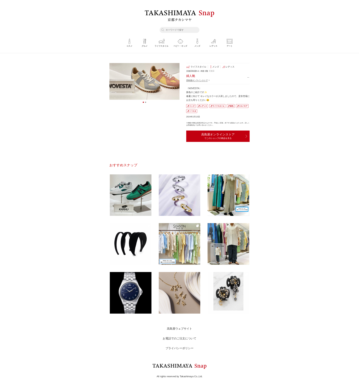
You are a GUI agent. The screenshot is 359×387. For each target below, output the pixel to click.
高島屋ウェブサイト (179, 328)
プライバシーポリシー (179, 348)
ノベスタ (192, 111)
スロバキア (243, 106)
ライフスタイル (218, 106)
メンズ (192, 106)
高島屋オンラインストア (197, 80)
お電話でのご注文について (179, 338)
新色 (231, 106)
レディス (203, 106)
